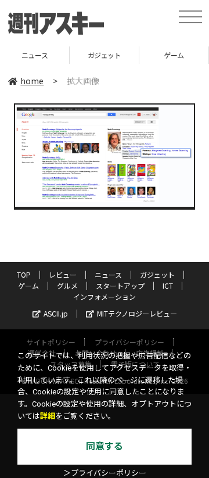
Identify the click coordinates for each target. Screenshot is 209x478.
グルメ (67, 285)
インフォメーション (104, 296)
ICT (168, 285)
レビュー (63, 274)
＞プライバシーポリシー (104, 473)
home (32, 81)
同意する (104, 446)
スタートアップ (120, 285)
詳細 (47, 416)
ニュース (108, 274)
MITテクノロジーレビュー (137, 313)
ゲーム (163, 55)
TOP (24, 274)
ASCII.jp (56, 313)
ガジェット (93, 55)
